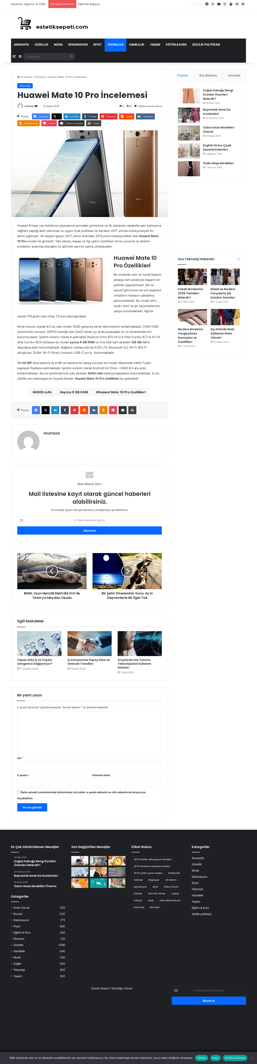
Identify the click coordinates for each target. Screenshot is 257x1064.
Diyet (97, 44)
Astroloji (138, 879)
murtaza (29, 106)
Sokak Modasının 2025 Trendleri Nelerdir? (190, 293)
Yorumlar (234, 75)
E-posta (23, 775)
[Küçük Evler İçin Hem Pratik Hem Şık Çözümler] (98, 861)
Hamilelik (136, 44)
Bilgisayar (153, 879)
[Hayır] (252, 1058)
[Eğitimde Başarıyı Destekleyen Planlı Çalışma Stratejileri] (116, 872)
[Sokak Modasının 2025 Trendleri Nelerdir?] (192, 277)
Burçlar (18, 913)
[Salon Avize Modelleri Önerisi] (189, 133)
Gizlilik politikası (206, 44)
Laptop (175, 893)
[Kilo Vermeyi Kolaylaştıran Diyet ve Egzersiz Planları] (98, 872)
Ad (20, 758)
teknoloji (154, 907)
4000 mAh (43, 392)
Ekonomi (18, 938)
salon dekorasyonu (170, 900)
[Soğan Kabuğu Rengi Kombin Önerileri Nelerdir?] (189, 95)
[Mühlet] (50, 23)
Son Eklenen (208, 75)
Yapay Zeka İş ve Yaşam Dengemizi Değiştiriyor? (34, 662)
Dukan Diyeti (171, 886)
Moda (58, 44)
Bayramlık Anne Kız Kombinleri (216, 112)
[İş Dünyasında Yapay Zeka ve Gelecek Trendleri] (89, 643)
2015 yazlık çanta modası (148, 872)
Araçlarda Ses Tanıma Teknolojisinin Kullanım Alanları (134, 664)
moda (151, 900)
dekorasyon (140, 886)
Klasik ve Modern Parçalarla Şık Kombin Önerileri (223, 293)
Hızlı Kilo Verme (156, 893)
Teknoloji (115, 44)
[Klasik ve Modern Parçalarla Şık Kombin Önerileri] (225, 277)
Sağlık (17, 963)
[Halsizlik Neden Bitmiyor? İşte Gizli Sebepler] (79, 861)
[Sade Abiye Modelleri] (189, 168)
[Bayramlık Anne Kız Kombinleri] (189, 115)
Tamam (201, 1057)
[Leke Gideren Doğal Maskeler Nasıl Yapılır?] (116, 861)
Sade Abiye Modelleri (218, 163)
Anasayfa (21, 44)
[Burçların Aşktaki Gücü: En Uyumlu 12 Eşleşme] (98, 883)
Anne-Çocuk (21, 907)
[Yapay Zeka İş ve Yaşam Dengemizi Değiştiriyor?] (39, 643)
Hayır (215, 1057)
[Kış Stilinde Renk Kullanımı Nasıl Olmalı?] (225, 317)
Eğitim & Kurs (176, 44)
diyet (155, 886)
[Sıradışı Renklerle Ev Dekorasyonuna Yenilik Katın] (116, 883)
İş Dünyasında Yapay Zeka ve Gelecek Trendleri (88, 662)
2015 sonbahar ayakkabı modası (152, 866)
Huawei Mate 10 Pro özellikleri (122, 392)
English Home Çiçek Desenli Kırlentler (217, 147)
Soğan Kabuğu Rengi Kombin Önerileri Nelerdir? (218, 94)
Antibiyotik (174, 872)
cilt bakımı (170, 879)
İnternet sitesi (101, 775)
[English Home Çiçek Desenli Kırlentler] (189, 150)
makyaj (138, 900)
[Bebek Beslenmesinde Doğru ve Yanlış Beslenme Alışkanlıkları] (79, 883)
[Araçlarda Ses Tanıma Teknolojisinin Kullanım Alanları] (140, 643)
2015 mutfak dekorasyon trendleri (152, 859)
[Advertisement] (209, 217)
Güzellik (41, 44)
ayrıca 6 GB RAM (75, 392)
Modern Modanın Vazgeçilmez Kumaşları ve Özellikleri (190, 335)
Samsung (139, 907)
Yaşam (155, 44)
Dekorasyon (78, 44)
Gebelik (138, 893)
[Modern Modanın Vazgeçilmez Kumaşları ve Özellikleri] (192, 317)
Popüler (182, 75)
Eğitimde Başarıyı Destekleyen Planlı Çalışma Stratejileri (112, 4)
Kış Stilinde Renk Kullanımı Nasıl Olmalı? (222, 333)
